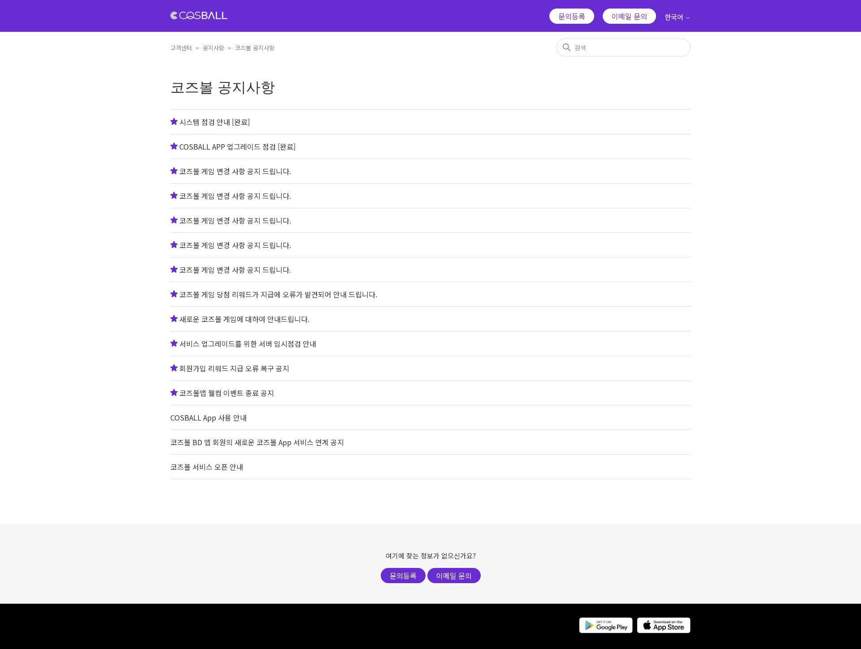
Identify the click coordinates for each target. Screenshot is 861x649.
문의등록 (571, 16)
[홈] (198, 16)
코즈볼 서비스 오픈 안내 (206, 466)
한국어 (675, 17)
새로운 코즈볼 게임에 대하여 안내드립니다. (244, 319)
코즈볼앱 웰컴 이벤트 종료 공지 (226, 392)
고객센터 (181, 47)
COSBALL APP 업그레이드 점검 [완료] (237, 146)
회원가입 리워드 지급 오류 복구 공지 (234, 368)
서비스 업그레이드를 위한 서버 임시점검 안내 (247, 343)
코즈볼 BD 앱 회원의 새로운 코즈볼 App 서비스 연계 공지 (257, 442)
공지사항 (213, 47)
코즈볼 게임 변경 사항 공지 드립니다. (235, 171)
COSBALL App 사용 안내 (208, 417)
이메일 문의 (629, 16)
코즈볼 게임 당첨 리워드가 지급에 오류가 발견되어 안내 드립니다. (278, 294)
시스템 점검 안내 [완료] (214, 121)
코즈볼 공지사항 (254, 47)
